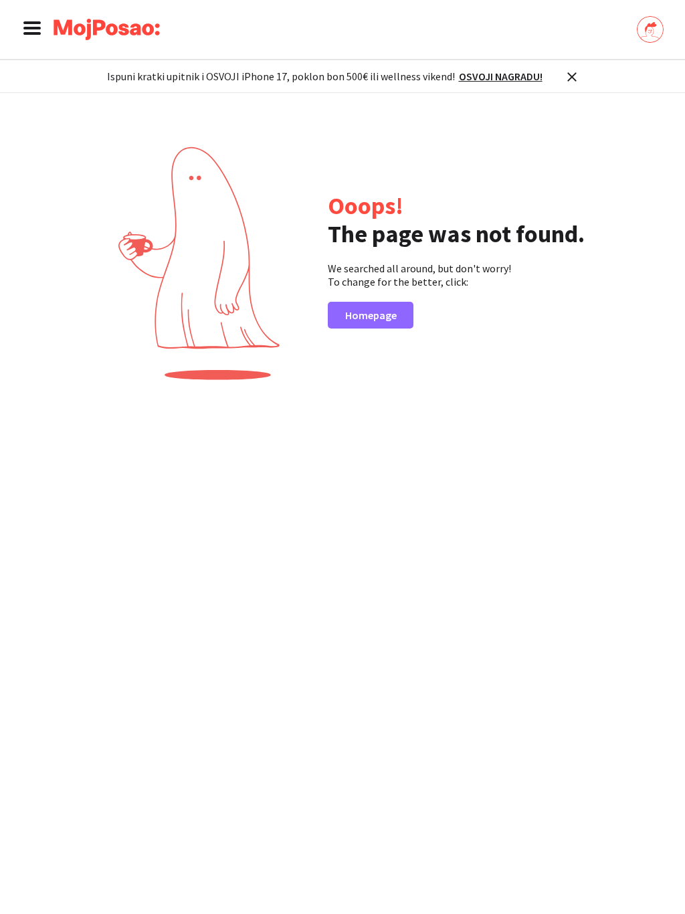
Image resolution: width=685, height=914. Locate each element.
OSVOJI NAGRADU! (501, 76)
